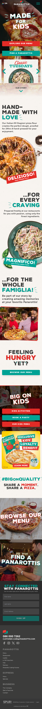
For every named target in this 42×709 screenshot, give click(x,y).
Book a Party (21, 418)
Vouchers (8, 660)
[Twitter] (13, 643)
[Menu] (38, 3)
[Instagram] (9, 643)
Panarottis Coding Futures (11, 667)
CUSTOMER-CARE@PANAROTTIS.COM (19, 639)
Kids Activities (21, 411)
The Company (7, 688)
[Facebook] (4, 643)
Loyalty (5, 658)
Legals (37, 702)
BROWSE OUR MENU (21, 372)
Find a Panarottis (21, 53)
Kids (4, 663)
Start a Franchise (8, 690)
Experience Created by (21, 706)
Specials (5, 679)
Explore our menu (21, 44)
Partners (5, 665)
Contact (5, 693)
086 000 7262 (11, 636)
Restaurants (6, 655)
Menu (4, 653)
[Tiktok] (18, 643)
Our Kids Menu (21, 424)
